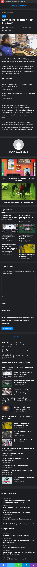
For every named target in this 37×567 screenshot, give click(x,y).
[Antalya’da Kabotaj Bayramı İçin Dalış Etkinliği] (27, 228)
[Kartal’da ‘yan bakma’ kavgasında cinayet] (27, 248)
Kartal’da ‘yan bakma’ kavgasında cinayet (27, 255)
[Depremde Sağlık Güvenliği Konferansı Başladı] (10, 228)
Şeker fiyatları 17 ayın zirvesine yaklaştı (15, 350)
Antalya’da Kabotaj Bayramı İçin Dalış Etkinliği (26, 237)
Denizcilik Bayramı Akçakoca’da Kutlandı (9, 216)
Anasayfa (6, 12)
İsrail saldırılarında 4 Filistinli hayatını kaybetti (18, 448)
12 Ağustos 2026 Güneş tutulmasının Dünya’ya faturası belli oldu (22, 409)
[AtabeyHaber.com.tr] (18, 6)
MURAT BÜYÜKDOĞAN (10, 28)
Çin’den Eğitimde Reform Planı (24, 440)
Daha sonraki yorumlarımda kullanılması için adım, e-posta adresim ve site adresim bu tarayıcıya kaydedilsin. (18, 320)
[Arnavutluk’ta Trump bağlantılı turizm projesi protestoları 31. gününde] (7, 391)
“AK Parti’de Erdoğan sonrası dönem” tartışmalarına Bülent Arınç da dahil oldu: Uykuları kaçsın (9, 248)
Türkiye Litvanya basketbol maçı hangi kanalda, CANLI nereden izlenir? (15, 344)
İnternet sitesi (6, 310)
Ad (3, 296)
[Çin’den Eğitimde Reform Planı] (7, 442)
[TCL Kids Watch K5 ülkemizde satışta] (7, 480)
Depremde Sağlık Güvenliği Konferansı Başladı (9, 237)
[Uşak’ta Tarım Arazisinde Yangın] (7, 434)
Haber (12, 12)
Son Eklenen (18, 337)
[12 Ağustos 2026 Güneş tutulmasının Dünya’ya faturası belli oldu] (7, 409)
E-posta (4, 303)
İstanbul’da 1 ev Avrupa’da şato (13, 453)
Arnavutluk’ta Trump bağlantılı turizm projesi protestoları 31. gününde (22, 391)
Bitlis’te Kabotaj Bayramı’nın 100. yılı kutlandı (26, 217)
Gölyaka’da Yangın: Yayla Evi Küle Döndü (16, 465)
